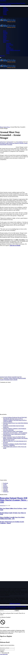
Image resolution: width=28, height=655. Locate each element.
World (7, 51)
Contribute (5, 10)
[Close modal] (0, 639)
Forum (4, 13)
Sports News (2, 141)
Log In (2, 651)
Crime (4, 35)
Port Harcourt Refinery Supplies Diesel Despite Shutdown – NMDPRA (14, 444)
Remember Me (5, 653)
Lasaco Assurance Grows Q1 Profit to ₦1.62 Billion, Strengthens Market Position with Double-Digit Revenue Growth (15, 438)
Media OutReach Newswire (13, 50)
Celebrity (5, 33)
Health (7, 46)
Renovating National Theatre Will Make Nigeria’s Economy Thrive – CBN (14, 500)
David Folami (9, 141)
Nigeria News (2, 505)
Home (4, 30)
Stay (21, 377)
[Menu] (0, 57)
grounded (14, 377)
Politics (5, 37)
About (4, 7)
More (4, 42)
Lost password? (4, 654)
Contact (5, 14)
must (18, 377)
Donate (5, 11)
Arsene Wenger (8, 377)
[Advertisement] (14, 84)
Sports (4, 39)
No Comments (20, 141)
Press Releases (9, 49)
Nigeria (5, 36)
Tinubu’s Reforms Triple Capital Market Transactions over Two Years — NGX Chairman (15, 432)
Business (5, 32)
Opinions (8, 47)
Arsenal (2, 377)
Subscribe (2, 55)
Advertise (5, 8)
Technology (6, 40)
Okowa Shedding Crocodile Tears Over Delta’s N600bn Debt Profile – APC (12, 518)
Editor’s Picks (9, 44)
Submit (17, 610)
